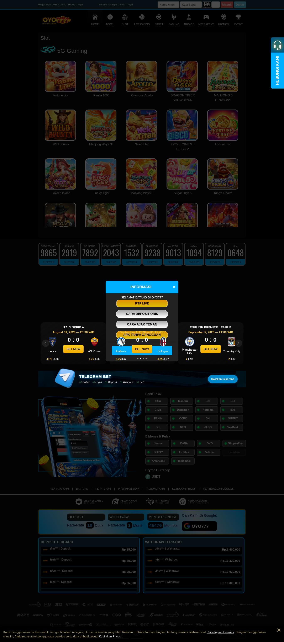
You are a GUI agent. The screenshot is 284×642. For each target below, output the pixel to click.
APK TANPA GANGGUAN (142, 334)
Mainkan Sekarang (222, 379)
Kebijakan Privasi (110, 636)
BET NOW (73, 349)
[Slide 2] (140, 358)
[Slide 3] (143, 358)
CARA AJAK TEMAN (142, 324)
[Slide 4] (146, 358)
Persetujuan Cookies (220, 632)
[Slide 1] (137, 358)
